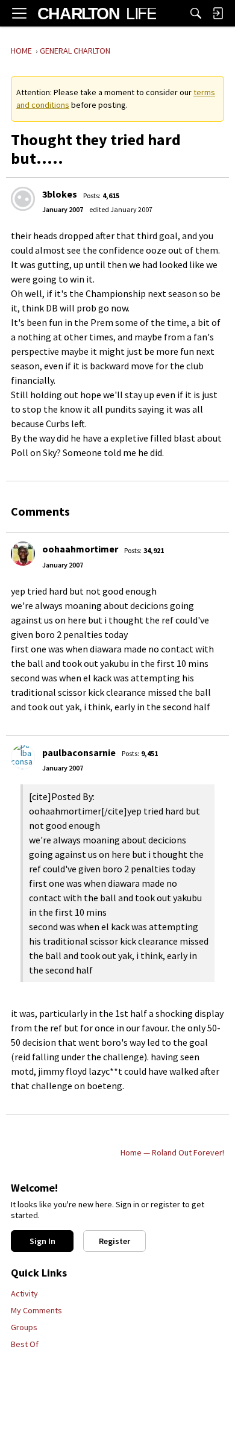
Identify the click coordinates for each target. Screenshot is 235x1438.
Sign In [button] (42, 1241)
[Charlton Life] (96, 13)
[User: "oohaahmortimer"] (23, 554)
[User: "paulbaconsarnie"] (23, 757)
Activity (24, 1293)
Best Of (25, 1344)
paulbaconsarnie (79, 752)
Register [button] (114, 1241)
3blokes (59, 194)
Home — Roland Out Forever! (172, 1152)
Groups (24, 1327)
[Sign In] (217, 13)
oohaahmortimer (80, 549)
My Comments (36, 1310)
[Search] (196, 13)
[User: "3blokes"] (23, 199)
